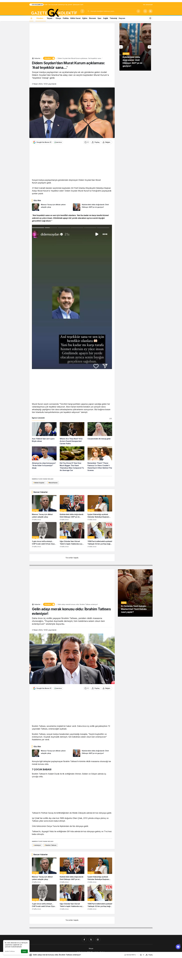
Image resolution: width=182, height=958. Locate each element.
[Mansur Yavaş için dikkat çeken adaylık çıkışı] (51, 207)
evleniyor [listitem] (37, 845)
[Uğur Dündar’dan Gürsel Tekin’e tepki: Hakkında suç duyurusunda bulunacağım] (72, 534)
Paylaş (151, 955)
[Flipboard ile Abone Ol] (58, 142)
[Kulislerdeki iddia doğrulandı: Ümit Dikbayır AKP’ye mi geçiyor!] (92, 207)
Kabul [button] (24, 951)
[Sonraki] (149, 47)
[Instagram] (97, 939)
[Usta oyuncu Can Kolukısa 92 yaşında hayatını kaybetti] (135, 47)
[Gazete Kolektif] (54, 13)
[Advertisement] (72, 40)
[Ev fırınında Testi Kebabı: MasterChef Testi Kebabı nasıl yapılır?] (135, 593)
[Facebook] (84, 939)
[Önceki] (121, 47)
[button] (150, 11)
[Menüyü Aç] (82, 11)
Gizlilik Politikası (10, 951)
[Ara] (138, 11)
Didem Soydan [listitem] (38, 482)
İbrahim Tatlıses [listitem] (50, 845)
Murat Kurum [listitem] (53, 482)
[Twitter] (91, 939)
